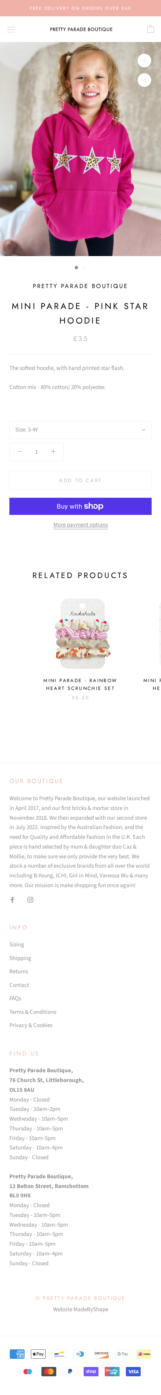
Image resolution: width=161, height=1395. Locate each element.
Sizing (16, 945)
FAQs (15, 998)
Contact (19, 985)
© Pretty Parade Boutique (80, 1298)
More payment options (81, 525)
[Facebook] (12, 900)
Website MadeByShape (80, 1309)
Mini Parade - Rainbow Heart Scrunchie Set (80, 684)
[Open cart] (150, 29)
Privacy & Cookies (30, 1025)
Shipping (20, 958)
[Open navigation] (11, 29)
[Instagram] (30, 900)
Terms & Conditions (32, 1012)
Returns (18, 971)
